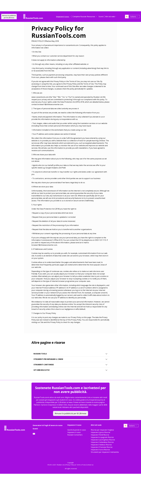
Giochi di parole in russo (76, 430)
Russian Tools (40, 354)
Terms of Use (80, 465)
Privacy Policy (70, 465)
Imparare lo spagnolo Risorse (102, 437)
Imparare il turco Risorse (100, 449)
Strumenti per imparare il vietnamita (105, 452)
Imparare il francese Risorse (101, 447)
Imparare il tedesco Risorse (101, 445)
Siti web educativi (42, 370)
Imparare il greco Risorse (100, 432)
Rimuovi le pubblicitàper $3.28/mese (9, 16)
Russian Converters (74, 435)
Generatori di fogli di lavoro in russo (47, 425)
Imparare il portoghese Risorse (103, 440)
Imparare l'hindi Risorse (100, 435)
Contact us (89, 465)
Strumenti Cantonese (44, 364)
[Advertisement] (70, 6)
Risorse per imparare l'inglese (102, 430)
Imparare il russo (74, 432)
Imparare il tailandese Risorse (102, 442)
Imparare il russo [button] (62, 16)
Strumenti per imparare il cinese (48, 359)
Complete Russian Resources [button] (84, 16)
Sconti (101, 16)
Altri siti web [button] (110, 16)
